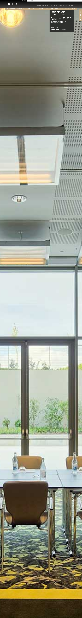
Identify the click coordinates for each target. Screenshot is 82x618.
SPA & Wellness (54, 5)
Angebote (72, 5)
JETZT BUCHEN (80, 15)
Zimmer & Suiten (20, 8)
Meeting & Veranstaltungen (64, 5)
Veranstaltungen (59, 8)
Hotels (42, 5)
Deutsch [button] (72, 3)
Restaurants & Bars (30, 8)
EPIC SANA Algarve (11, 8)
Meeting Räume (49, 8)
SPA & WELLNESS (41, 8)
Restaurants (47, 5)
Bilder (73, 8)
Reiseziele (38, 5)
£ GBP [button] (67, 3)
